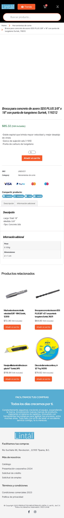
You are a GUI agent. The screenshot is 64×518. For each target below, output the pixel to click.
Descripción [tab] (9, 203)
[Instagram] (35, 511)
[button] (7, 196)
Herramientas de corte (21, 25)
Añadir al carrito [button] (12, 327)
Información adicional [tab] (26, 203)
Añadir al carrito (32, 158)
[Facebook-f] (29, 511)
